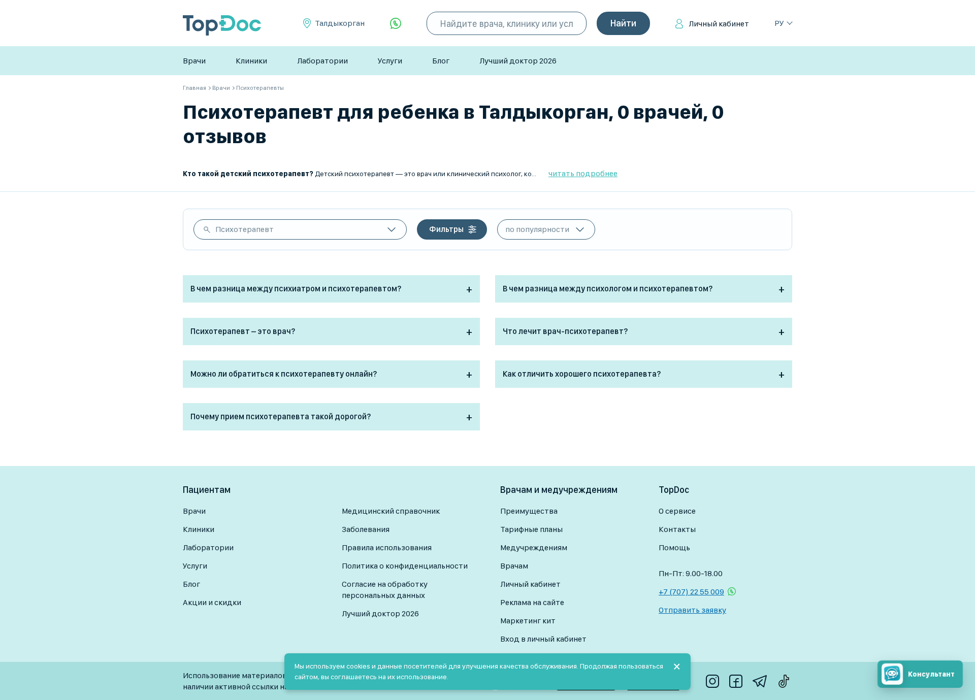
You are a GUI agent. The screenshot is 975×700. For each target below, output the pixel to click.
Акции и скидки (212, 602)
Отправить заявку (692, 610)
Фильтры (446, 229)
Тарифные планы (531, 529)
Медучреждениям (533, 547)
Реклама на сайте (532, 602)
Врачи (194, 60)
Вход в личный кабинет (543, 639)
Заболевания (365, 529)
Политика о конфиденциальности (405, 566)
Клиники (251, 60)
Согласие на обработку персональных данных (385, 589)
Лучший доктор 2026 (518, 60)
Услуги (390, 60)
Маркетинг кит (528, 620)
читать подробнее (583, 173)
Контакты (677, 529)
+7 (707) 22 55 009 (691, 591)
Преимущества (529, 511)
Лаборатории (322, 60)
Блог (440, 60)
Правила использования (387, 547)
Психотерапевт (244, 229)
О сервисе (677, 511)
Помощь (674, 547)
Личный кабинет (719, 23)
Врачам (514, 566)
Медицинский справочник (391, 511)
